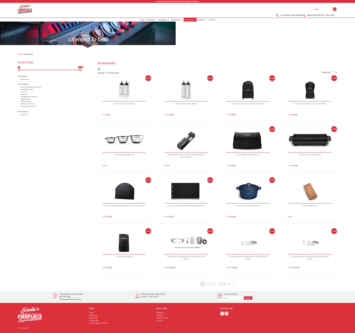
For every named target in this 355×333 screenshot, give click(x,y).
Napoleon (25, 79)
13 (221, 284)
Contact (212, 20)
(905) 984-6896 (65, 296)
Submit (248, 298)
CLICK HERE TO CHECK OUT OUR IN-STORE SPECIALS (177, 1)
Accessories (189, 20)
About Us (201, 20)
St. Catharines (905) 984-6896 (291, 15)
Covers (24, 92)
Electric (24, 114)
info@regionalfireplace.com (70, 299)
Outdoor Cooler (26, 101)
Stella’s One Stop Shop (98, 323)
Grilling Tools (25, 99)
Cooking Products (27, 89)
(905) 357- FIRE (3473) (149, 296)
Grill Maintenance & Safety (29, 96)
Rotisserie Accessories (28, 106)
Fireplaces (150, 20)
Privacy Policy (162, 318)
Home (142, 20)
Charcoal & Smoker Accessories (31, 87)
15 (229, 284)
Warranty (160, 313)
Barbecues (163, 20)
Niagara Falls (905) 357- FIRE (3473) (320, 15)
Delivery (159, 315)
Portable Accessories (27, 104)
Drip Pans (24, 94)
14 (225, 284)
